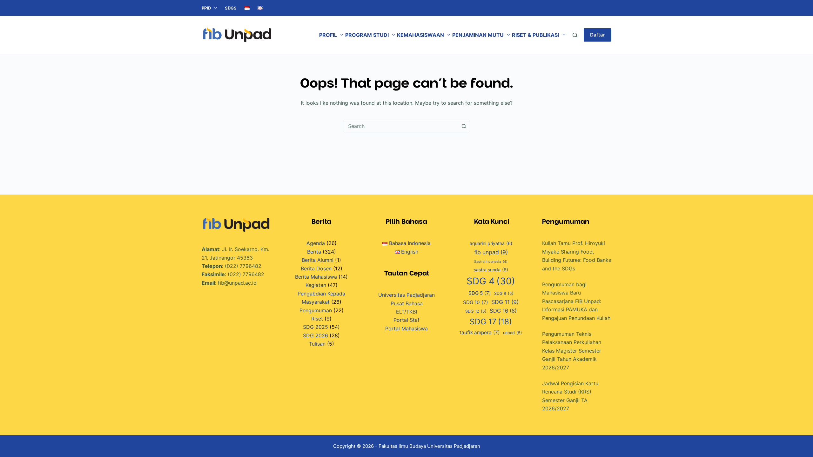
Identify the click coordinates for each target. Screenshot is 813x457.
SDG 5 (479, 293)
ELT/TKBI (406, 311)
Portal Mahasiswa (406, 328)
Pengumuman (315, 310)
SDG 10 (475, 302)
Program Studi (367, 35)
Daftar (597, 35)
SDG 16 (503, 311)
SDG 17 (491, 321)
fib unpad (491, 252)
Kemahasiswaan (420, 35)
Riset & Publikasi (535, 35)
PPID (206, 7)
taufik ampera (480, 332)
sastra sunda (491, 269)
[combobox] (400, 126)
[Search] (575, 35)
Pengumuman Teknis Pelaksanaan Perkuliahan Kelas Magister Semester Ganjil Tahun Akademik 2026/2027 (571, 351)
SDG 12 (476, 311)
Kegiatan (316, 285)
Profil (328, 35)
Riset (317, 318)
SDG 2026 (315, 335)
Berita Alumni (317, 260)
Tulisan (317, 344)
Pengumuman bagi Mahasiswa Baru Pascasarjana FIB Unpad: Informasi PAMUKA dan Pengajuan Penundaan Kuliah (576, 301)
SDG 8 (504, 293)
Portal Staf (406, 320)
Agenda (315, 243)
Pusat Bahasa (407, 303)
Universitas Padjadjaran (406, 295)
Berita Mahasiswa (316, 277)
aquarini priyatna (491, 243)
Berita (314, 251)
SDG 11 (505, 302)
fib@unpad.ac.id (237, 283)
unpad (512, 332)
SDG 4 (491, 281)
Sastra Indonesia (490, 262)
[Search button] (464, 126)
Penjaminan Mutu (478, 35)
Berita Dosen (316, 268)
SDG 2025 (315, 327)
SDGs (231, 7)
